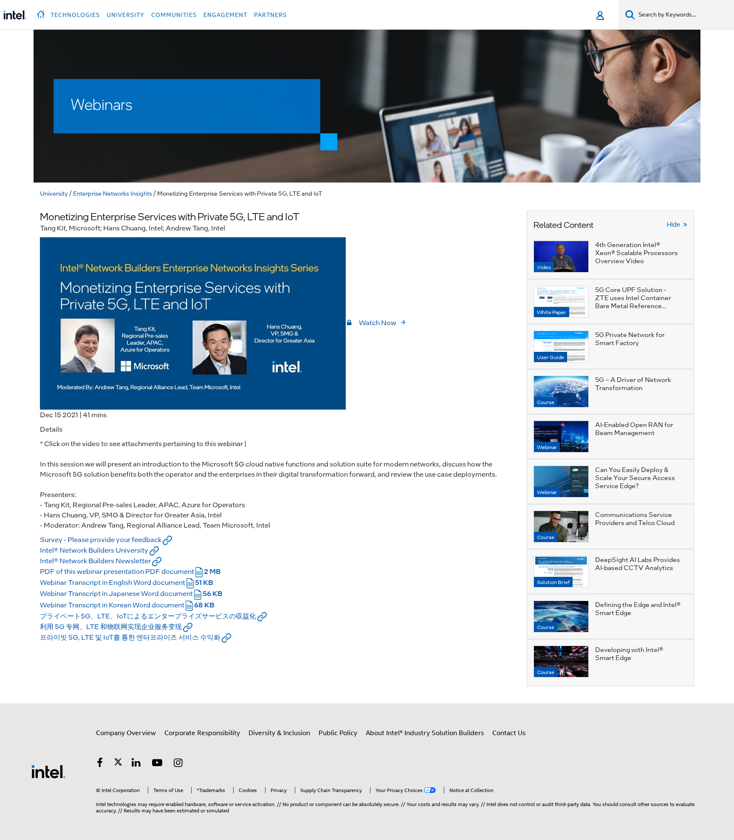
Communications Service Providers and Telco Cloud (635, 518)
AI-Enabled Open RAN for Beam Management (634, 428)
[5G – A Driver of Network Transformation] (561, 391)
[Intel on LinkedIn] (136, 764)
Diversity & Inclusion (279, 733)
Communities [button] (174, 15)
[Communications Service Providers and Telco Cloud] (561, 526)
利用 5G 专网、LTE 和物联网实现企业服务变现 (111, 626)
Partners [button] (270, 15)
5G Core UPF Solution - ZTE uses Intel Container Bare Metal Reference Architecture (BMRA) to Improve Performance (633, 305)
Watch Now (377, 322)
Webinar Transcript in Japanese (131, 593)
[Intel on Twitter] (118, 764)
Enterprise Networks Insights (112, 193)
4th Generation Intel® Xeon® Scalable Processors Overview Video (636, 252)
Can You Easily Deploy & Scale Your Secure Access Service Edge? (635, 477)
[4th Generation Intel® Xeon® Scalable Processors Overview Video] (561, 256)
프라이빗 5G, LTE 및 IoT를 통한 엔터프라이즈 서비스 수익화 (131, 636)
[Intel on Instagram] (178, 764)
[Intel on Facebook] (100, 764)
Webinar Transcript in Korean (127, 604)
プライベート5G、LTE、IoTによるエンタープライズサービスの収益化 (148, 615)
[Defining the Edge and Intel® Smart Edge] (561, 616)
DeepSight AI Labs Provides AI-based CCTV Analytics (637, 563)
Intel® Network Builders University (95, 549)
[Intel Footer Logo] (48, 771)
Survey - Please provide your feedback (101, 539)
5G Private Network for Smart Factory (630, 338)
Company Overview (126, 733)
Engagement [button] (225, 15)
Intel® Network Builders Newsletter (96, 560)
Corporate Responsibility (202, 733)
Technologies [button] (75, 15)
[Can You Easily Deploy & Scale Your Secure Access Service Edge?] (561, 481)
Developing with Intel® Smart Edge (629, 653)
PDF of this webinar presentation (130, 571)
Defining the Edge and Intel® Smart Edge (637, 608)
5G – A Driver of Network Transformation (633, 383)
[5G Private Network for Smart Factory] (561, 346)
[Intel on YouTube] (157, 764)
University (54, 193)
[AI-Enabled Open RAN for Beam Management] (561, 436)
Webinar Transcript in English (126, 582)
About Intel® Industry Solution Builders (425, 733)
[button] (42, 12)
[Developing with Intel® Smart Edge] (561, 661)
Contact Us (508, 733)
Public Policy (338, 733)
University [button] (125, 15)
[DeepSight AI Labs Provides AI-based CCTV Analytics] (561, 571)
